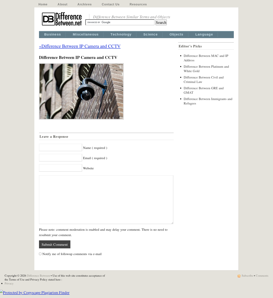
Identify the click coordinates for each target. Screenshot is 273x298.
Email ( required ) (95, 158)
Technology (120, 34)
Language (204, 34)
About (62, 4)
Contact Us (111, 4)
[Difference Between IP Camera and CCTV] (106, 91)
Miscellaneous (86, 34)
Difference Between (38, 275)
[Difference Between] (62, 25)
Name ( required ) (95, 147)
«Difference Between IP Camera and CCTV (80, 46)
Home (43, 4)
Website (88, 168)
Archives (84, 4)
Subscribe (247, 275)
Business (52, 34)
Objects (176, 34)
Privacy (9, 283)
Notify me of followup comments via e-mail (72, 254)
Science (150, 34)
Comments (262, 275)
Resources (138, 4)
